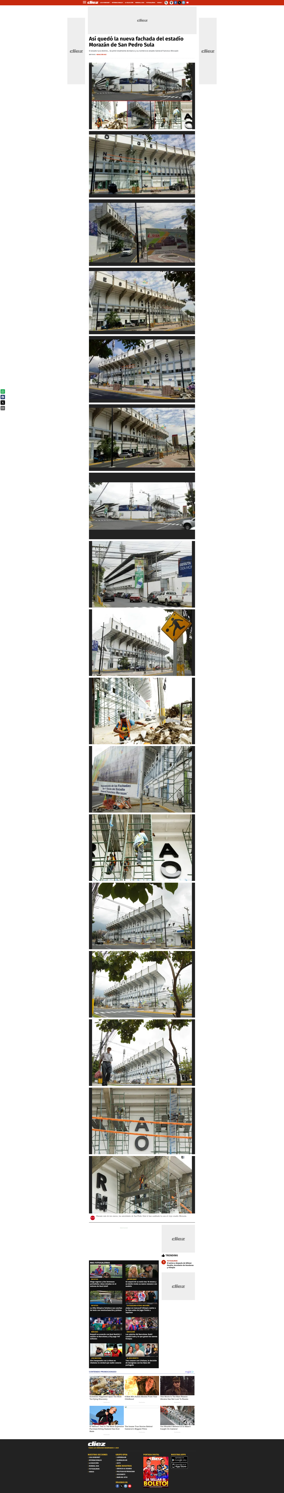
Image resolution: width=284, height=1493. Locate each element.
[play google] (183, 1459)
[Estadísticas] (171, 2)
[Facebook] (117, 1486)
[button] (3, 391)
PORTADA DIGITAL (151, 1454)
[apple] (183, 1466)
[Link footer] (97, 1444)
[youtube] (129, 1486)
